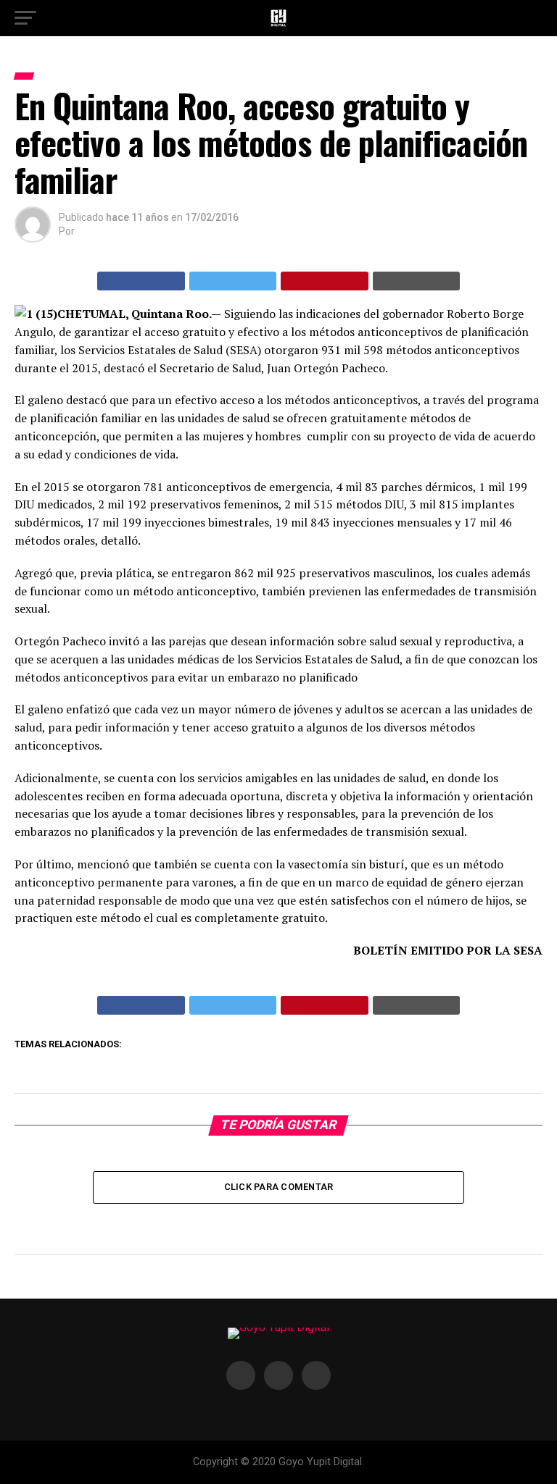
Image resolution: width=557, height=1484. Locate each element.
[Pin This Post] (324, 281)
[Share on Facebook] (141, 281)
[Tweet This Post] (233, 281)
